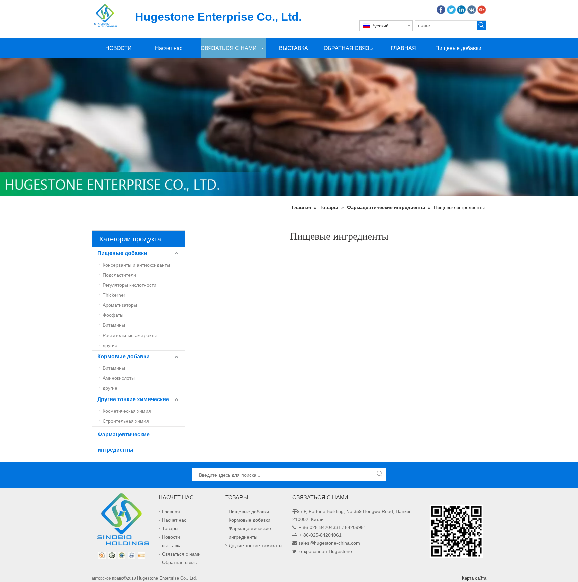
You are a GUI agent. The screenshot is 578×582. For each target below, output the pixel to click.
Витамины (114, 325)
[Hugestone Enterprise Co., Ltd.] (122, 521)
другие (110, 345)
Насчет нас (174, 520)
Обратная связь (179, 562)
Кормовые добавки (123, 356)
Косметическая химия (127, 411)
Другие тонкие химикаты (255, 545)
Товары (170, 528)
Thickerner (114, 295)
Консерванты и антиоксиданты (136, 265)
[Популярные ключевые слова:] (481, 25)
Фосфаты (113, 315)
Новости (171, 537)
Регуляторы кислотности (129, 285)
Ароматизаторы (120, 305)
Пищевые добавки (122, 253)
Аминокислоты (119, 378)
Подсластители (119, 275)
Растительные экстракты (130, 335)
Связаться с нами (181, 554)
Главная (171, 511)
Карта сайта (474, 578)
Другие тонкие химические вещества (141, 399)
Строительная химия (126, 421)
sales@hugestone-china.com (329, 543)
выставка (172, 545)
